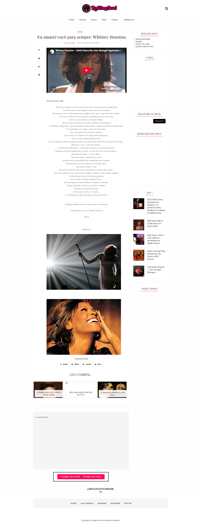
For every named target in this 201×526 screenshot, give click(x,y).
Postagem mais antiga (92, 477)
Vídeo (104, 20)
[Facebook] (46, 8)
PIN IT (99, 364)
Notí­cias (82, 20)
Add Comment (94, 43)
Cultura (115, 20)
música (80, 32)
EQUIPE (139, 41)
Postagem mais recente (70, 477)
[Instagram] (35, 8)
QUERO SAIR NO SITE (144, 46)
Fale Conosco (87, 503)
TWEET (76, 364)
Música (94, 20)
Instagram (115, 503)
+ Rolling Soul (128, 20)
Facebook (102, 503)
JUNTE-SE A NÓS (143, 44)
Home (71, 20)
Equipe (74, 503)
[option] (49, 391)
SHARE (65, 364)
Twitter (127, 503)
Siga (100, 491)
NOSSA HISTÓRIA (143, 39)
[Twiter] (40, 8)
